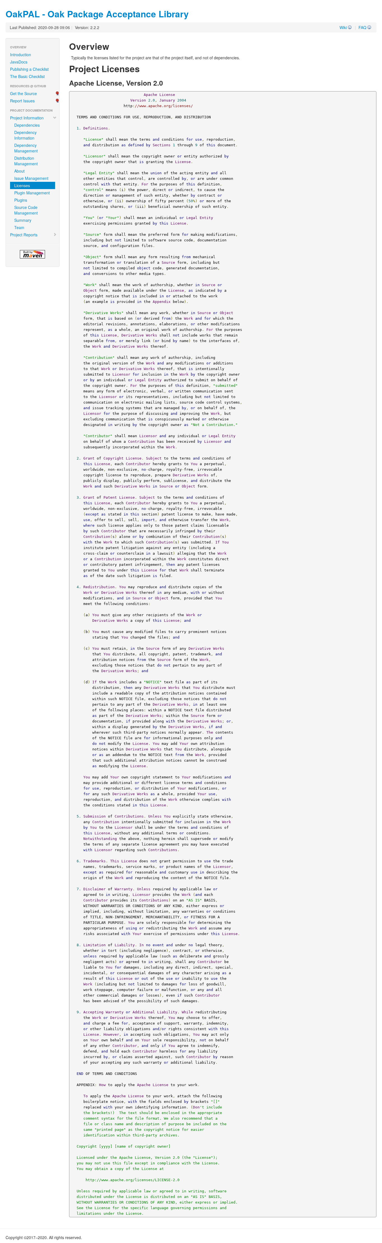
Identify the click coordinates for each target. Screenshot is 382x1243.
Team (19, 227)
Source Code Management (26, 210)
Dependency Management (26, 148)
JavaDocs (18, 62)
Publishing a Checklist (29, 69)
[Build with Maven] (32, 254)
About (19, 171)
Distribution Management (26, 160)
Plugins (20, 200)
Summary (22, 220)
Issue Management (31, 178)
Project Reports (23, 234)
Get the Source (23, 93)
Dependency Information (25, 135)
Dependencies (27, 125)
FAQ (362, 27)
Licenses (22, 185)
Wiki (343, 27)
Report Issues (22, 100)
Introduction (20, 54)
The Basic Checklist (27, 76)
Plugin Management (32, 193)
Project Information (27, 118)
